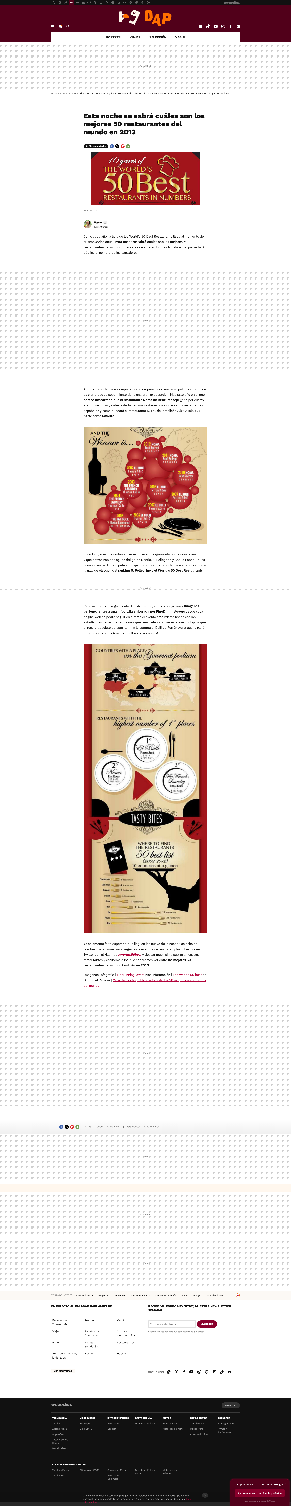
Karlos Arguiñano (108, 93)
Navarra (172, 93)
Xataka (56, 1423)
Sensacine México (117, 1470)
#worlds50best (129, 954)
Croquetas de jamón (166, 1295)
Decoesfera (196, 1428)
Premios (114, 1126)
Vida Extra (86, 1428)
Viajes (56, 1331)
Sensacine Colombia (113, 1477)
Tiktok (208, 26)
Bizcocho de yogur (192, 1295)
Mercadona (80, 93)
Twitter (117, 146)
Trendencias (197, 1423)
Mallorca (224, 93)
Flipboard (123, 146)
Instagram (223, 26)
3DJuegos (85, 1423)
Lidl (92, 93)
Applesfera (58, 1434)
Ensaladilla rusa (84, 1295)
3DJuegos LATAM (89, 1470)
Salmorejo (119, 1295)
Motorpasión (170, 1423)
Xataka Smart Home (60, 1441)
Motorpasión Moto (173, 1428)
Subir (228, 1405)
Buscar (68, 26)
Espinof (111, 1428)
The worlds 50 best (187, 974)
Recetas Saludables (92, 1344)
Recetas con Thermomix (60, 1322)
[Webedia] (61, 1404)
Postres (89, 1320)
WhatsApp (200, 26)
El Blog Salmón (226, 1423)
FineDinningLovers (130, 974)
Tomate (199, 93)
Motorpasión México (170, 1472)
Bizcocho (185, 93)
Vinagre (212, 93)
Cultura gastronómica (126, 1333)
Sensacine (113, 1423)
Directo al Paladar (145, 1423)
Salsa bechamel (215, 1295)
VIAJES (135, 37)
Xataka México (60, 1470)
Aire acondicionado (153, 93)
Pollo (55, 1342)
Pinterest (206, 1371)
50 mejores (153, 1126)
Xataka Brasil (59, 1475)
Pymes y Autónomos (224, 1430)
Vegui (120, 1320)
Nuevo (60, 26)
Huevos (121, 1353)
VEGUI (180, 37)
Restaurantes (132, 1126)
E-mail (238, 26)
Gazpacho (103, 1295)
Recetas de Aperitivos (92, 1333)
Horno (89, 1353)
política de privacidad (193, 1331)
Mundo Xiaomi (60, 1448)
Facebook (230, 26)
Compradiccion (199, 1434)
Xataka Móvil (59, 1428)
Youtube (215, 26)
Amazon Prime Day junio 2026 (64, 1355)
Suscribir (207, 1324)
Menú (52, 26)
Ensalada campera (140, 1295)
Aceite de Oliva (130, 93)
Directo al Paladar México (145, 1472)
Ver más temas (63, 1371)
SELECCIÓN (157, 37)
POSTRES (113, 37)
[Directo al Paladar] (145, 18)
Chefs (99, 1126)
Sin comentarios (97, 146)
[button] (100, 222)
